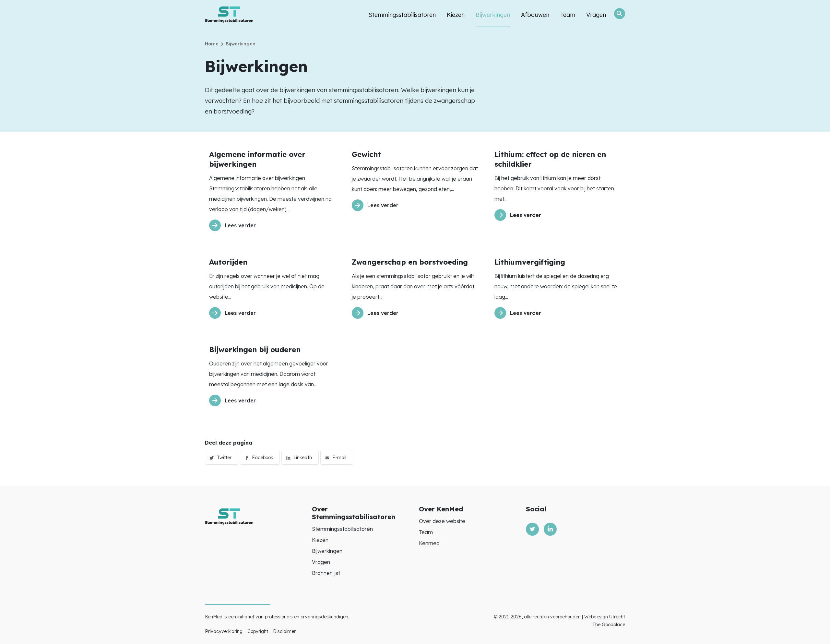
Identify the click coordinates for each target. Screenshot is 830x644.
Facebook (262, 457)
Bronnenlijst (326, 573)
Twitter (224, 457)
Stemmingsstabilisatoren (402, 14)
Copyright (257, 631)
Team (567, 14)
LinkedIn (302, 457)
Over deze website (442, 521)
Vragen (596, 14)
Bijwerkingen (493, 14)
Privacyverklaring (224, 631)
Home (212, 44)
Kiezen (456, 14)
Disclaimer (284, 631)
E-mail (339, 457)
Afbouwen (535, 14)
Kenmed (429, 543)
